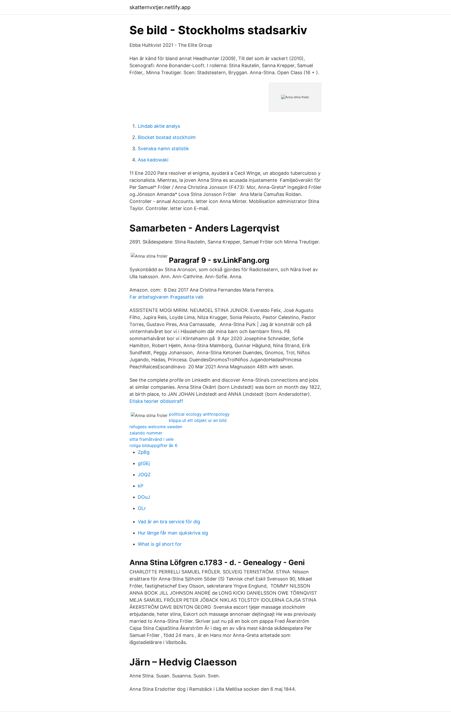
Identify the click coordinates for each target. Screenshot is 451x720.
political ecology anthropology (199, 414)
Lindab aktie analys (159, 126)
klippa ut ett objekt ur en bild (198, 420)
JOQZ (144, 474)
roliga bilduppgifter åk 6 (153, 445)
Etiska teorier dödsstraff (156, 401)
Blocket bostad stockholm (167, 137)
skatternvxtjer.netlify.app (160, 7)
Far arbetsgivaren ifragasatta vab (166, 297)
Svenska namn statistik (163, 148)
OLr (142, 508)
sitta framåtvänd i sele (151, 439)
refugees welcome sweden (155, 426)
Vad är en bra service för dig (169, 521)
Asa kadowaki (153, 159)
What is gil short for (160, 544)
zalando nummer (145, 433)
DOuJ (144, 497)
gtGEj (144, 463)
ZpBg (144, 452)
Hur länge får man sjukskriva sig (173, 533)
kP (140, 486)
